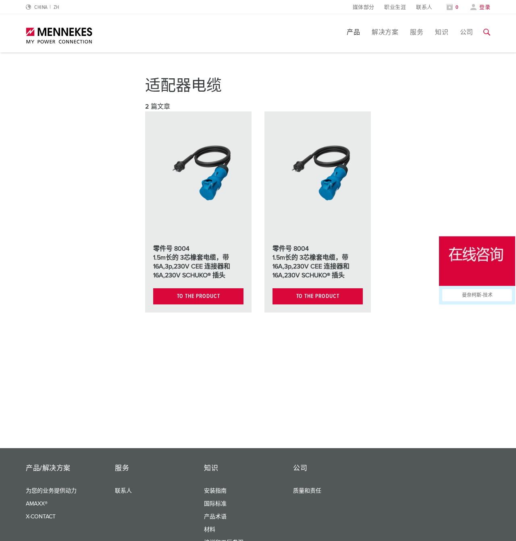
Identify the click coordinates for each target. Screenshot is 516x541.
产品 (353, 32)
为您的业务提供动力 (51, 491)
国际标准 (215, 504)
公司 (466, 32)
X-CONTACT (41, 517)
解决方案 (385, 32)
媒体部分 (364, 7)
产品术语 (215, 517)
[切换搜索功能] (486, 32)
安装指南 (215, 491)
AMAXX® (37, 504)
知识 (441, 32)
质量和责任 (307, 491)
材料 (209, 530)
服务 (416, 32)
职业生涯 (395, 7)
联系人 (424, 7)
